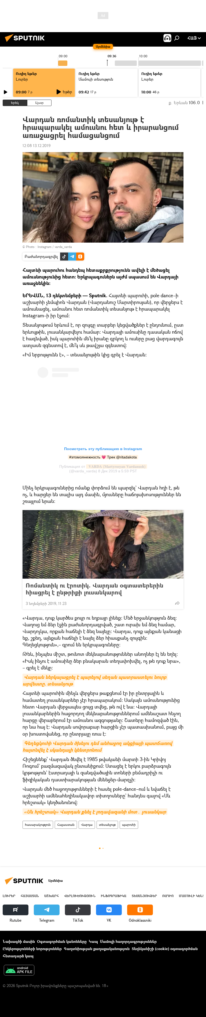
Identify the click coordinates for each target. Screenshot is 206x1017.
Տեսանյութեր (144, 896)
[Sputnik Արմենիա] (26, 42)
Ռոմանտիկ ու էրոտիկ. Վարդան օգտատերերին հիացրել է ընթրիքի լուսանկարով (94, 589)
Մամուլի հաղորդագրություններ (128, 941)
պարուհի (129, 824)
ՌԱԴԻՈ (168, 896)
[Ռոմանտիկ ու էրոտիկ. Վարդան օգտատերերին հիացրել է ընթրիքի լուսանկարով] (103, 544)
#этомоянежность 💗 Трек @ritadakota (103, 457)
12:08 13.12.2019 (36, 145)
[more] (177, 603)
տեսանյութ (107, 824)
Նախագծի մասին (19, 941)
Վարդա (87, 824)
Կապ (93, 941)
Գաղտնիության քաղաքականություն (97, 948)
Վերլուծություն (79, 896)
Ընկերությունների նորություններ (32, 948)
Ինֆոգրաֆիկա (113, 896)
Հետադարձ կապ (18, 955)
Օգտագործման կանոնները (62, 941)
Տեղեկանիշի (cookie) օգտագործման (165, 948)
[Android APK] (19, 971)
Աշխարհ (51, 896)
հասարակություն (38, 824)
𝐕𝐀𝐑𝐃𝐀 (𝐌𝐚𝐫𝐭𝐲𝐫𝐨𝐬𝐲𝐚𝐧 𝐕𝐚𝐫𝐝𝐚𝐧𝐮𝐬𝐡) (116, 466)
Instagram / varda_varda (55, 246)
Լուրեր (22, 79)
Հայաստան (66, 824)
